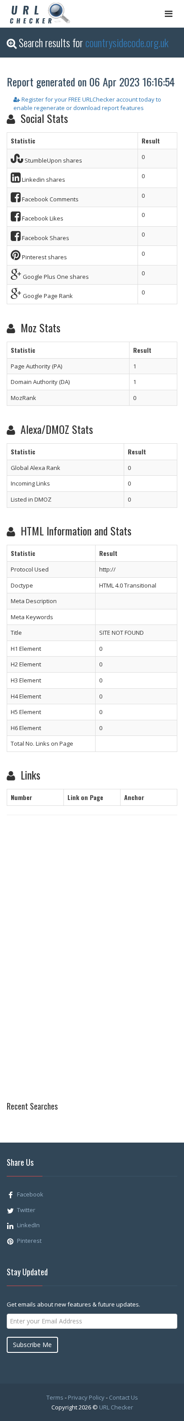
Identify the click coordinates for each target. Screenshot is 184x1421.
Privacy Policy (86, 1397)
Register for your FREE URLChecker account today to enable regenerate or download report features (87, 103)
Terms (54, 1397)
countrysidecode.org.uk (126, 42)
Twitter (26, 1210)
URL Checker (116, 1407)
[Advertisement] (42, 966)
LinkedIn (28, 1225)
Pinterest (29, 1241)
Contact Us (123, 1397)
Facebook (30, 1194)
